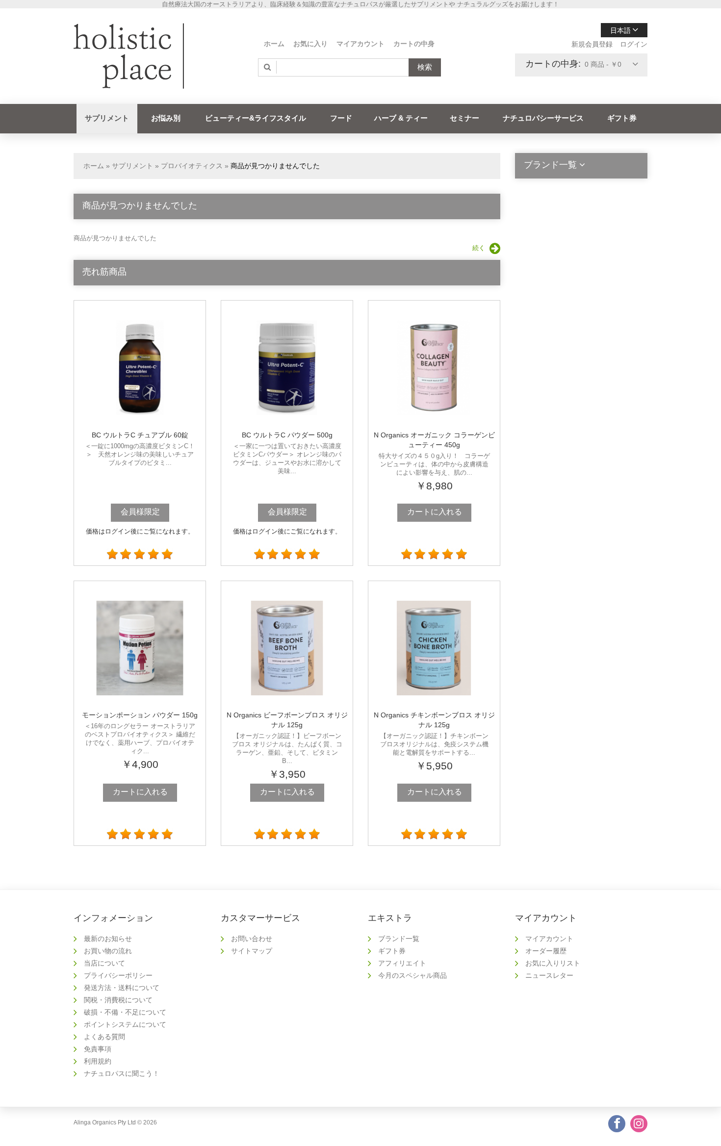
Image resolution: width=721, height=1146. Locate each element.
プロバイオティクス (192, 166)
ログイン (633, 44)
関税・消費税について (118, 1000)
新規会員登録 (592, 44)
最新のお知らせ (108, 938)
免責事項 (97, 1049)
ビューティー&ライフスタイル (255, 118)
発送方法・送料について (121, 988)
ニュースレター (549, 975)
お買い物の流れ (108, 951)
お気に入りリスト (552, 963)
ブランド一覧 (398, 938)
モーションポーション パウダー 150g (140, 715)
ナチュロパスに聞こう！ (121, 1073)
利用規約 (97, 1061)
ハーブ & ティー (401, 118)
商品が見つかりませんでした (275, 166)
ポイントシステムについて (125, 1024)
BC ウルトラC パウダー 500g (287, 435)
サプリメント (107, 118)
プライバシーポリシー (118, 975)
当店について (104, 963)
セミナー (464, 118)
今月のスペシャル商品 (412, 975)
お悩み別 (165, 118)
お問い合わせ (251, 938)
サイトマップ (251, 951)
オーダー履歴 (545, 951)
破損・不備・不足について (125, 1012)
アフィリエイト (402, 963)
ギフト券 (622, 118)
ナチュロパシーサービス (543, 118)
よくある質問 (104, 1037)
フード (341, 118)
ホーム (274, 44)
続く (478, 248)
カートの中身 (414, 44)
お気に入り (310, 44)
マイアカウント (360, 44)
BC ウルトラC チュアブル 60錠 (140, 435)
